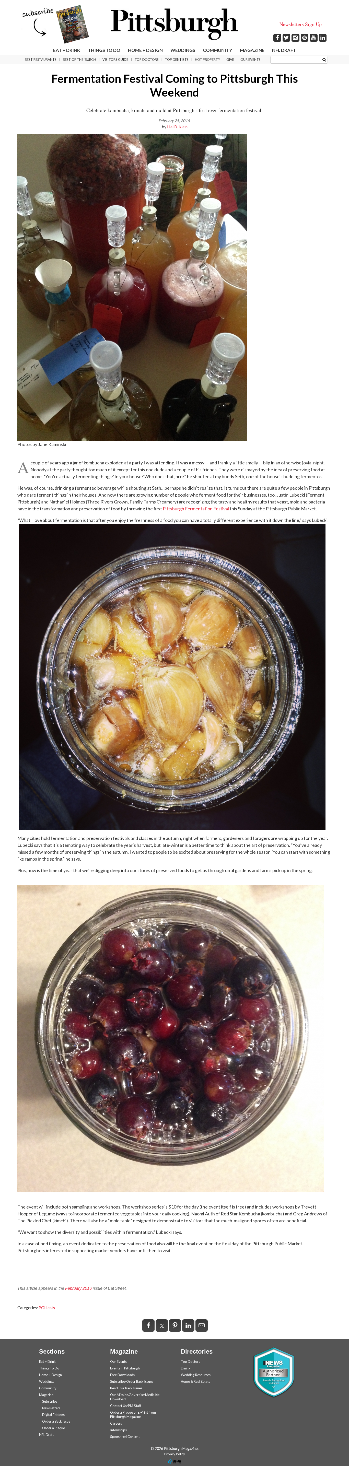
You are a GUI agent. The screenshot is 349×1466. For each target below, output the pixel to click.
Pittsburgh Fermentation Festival (196, 508)
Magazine (252, 50)
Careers (116, 1423)
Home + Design (145, 50)
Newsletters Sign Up (301, 24)
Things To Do (104, 50)
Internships (118, 1430)
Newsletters (51, 1408)
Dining (185, 1368)
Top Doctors (147, 59)
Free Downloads (122, 1375)
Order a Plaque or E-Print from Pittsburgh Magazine (133, 1414)
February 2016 (78, 1288)
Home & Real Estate (195, 1381)
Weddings (182, 50)
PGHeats (47, 1307)
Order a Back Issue (56, 1421)
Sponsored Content (125, 1437)
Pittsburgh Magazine (174, 24)
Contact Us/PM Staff (125, 1406)
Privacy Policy (174, 1454)
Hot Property (207, 59)
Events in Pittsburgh (125, 1368)
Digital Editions (53, 1415)
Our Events (250, 59)
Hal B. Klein (177, 126)
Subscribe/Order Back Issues (131, 1381)
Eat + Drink (66, 50)
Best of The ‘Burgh (79, 59)
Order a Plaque (53, 1428)
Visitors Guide (115, 59)
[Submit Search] (324, 59)
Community (217, 50)
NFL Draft (284, 50)
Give (230, 59)
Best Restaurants (40, 59)
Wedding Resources (196, 1375)
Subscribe (49, 1401)
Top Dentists (177, 59)
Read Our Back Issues (126, 1388)
